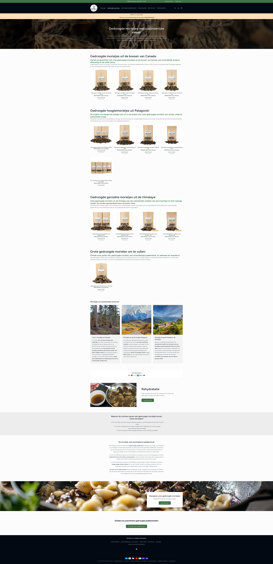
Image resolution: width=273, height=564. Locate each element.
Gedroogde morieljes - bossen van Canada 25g (172, 93)
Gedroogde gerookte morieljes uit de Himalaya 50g (148, 234)
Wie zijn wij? (151, 541)
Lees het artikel (148, 400)
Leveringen (158, 541)
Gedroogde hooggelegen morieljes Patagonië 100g (124, 148)
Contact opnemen (115, 541)
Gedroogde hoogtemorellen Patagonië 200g (101, 147)
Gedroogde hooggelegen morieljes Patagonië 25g (171, 148)
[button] (175, 8)
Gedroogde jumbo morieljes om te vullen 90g (101, 286)
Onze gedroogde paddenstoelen (136, 526)
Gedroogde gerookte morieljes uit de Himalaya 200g (101, 234)
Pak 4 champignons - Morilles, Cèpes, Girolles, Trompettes (101, 181)
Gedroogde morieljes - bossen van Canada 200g (101, 93)
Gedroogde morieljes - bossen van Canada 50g (148, 93)
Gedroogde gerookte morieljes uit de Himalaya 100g (124, 234)
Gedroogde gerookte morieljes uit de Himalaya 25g (171, 234)
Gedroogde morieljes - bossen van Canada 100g (125, 93)
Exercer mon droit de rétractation (136, 544)
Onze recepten (165, 502)
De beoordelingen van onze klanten (129, 541)
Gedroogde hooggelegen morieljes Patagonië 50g (148, 148)
